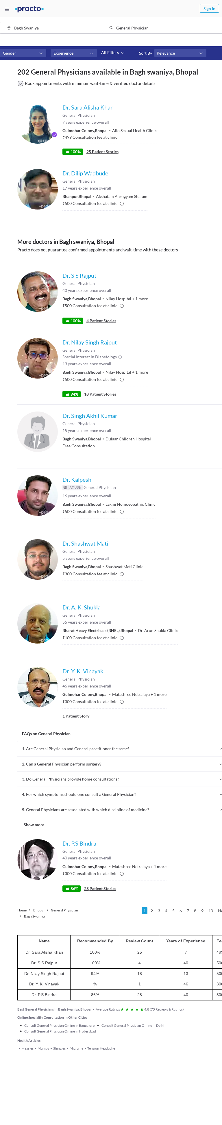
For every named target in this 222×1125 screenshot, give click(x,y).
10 (210, 910)
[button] (23, 53)
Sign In (209, 8)
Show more (34, 824)
